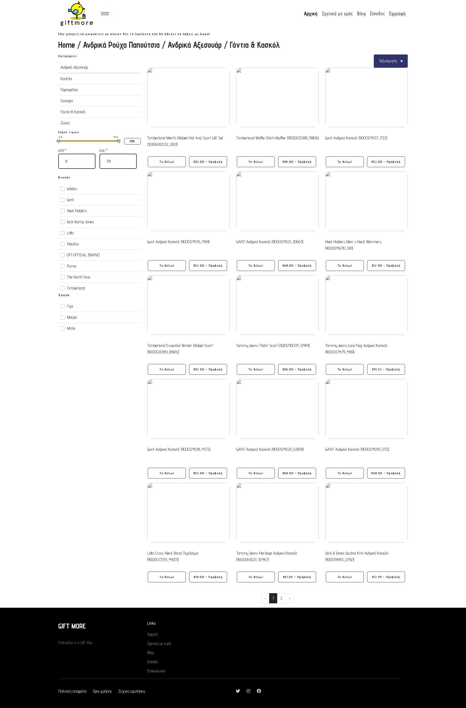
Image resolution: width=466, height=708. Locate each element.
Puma (71, 266)
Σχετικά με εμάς (337, 13)
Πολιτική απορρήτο (72, 691)
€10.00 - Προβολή (208, 577)
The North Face (78, 277)
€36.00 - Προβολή (297, 162)
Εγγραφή (397, 13)
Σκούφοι (66, 100)
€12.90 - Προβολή (386, 265)
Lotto (70, 232)
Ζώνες (65, 122)
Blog (361, 13)
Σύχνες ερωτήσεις (131, 691)
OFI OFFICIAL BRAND (83, 254)
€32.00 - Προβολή (208, 162)
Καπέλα (66, 78)
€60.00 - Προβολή (297, 473)
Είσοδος (377, 13)
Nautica (73, 243)
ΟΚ (132, 141)
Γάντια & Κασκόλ (73, 111)
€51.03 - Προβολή (297, 577)
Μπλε (71, 328)
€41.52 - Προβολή (386, 369)
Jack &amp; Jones (80, 221)
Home (66, 45)
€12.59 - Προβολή (386, 577)
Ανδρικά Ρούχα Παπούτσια (121, 45)
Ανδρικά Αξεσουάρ (195, 45)
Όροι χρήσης (102, 691)
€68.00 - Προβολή (297, 265)
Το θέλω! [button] (166, 162)
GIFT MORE (71, 626)
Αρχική (310, 13)
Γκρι (70, 306)
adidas (72, 188)
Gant (70, 199)
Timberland (76, 288)
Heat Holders (77, 210)
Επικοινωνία (156, 670)
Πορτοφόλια (69, 89)
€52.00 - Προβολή (386, 162)
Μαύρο (72, 317)
